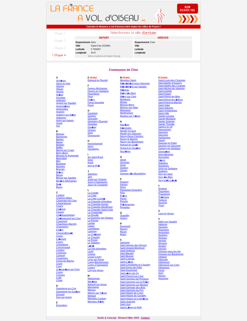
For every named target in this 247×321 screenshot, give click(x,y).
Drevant (60, 294)
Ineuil (90, 162)
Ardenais (61, 100)
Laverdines (93, 228)
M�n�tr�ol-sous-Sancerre (135, 83)
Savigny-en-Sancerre (169, 145)
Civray (59, 236)
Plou (122, 192)
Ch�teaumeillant (65, 215)
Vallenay (162, 224)
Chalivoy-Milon (64, 198)
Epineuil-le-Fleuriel (98, 80)
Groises (92, 130)
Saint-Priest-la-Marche (170, 102)
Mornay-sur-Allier (129, 107)
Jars (90, 176)
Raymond (125, 226)
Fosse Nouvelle (96, 102)
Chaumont (61, 221)
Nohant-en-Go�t (129, 145)
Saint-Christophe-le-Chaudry (135, 264)
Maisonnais (94, 278)
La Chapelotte (95, 212)
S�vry (161, 160)
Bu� (58, 184)
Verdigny (162, 235)
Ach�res (61, 80)
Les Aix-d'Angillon (97, 248)
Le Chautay (94, 237)
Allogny (60, 86)
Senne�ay (164, 151)
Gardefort (92, 113)
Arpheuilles (62, 109)
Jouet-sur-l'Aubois (97, 179)
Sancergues (164, 129)
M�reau (124, 90)
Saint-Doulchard (128, 270)
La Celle (92, 195)
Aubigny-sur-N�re (66, 115)
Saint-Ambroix (127, 250)
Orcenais (124, 162)
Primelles (125, 207)
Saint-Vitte (163, 113)
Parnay (124, 184)
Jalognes (92, 174)
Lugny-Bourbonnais (98, 262)
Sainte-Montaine (167, 118)
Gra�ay (92, 127)
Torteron (162, 200)
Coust (59, 263)
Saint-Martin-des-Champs (171, 85)
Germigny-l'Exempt (97, 121)
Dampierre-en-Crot (66, 288)
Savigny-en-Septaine (169, 148)
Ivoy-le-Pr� (94, 165)
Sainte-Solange (166, 121)
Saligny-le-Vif (165, 127)
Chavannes (62, 226)
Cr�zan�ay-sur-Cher (68, 269)
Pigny (123, 187)
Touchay (162, 202)
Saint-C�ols (126, 262)
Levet (90, 251)
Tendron (162, 188)
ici (119, 56)
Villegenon (164, 262)
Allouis (59, 89)
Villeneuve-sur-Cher (168, 265)
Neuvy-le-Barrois (129, 139)
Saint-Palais (164, 94)
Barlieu (60, 139)
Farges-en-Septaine (98, 91)
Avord (59, 123)
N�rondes (125, 128)
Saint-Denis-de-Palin (131, 267)
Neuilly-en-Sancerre (130, 133)
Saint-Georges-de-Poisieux (134, 279)
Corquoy (60, 255)
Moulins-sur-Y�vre (130, 116)
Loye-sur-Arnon (96, 259)
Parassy (124, 182)
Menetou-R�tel (96, 301)
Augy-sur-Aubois (65, 120)
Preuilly (124, 201)
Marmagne (93, 287)
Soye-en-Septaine (167, 168)
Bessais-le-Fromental (67, 155)
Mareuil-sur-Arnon (97, 284)
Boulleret (61, 163)
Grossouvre (94, 135)
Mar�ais (92, 281)
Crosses (60, 275)
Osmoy (123, 170)
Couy (59, 266)
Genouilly (93, 118)
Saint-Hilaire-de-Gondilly (133, 295)
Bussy (59, 187)
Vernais (162, 240)
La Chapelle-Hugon (98, 204)
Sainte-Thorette (166, 124)
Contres (60, 250)
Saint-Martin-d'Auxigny (170, 83)
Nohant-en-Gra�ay (130, 148)
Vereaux (162, 238)
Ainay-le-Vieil (63, 83)
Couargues (62, 258)
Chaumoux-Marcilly (66, 224)
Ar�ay (59, 94)
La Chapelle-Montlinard (100, 207)
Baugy (59, 142)
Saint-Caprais (127, 258)
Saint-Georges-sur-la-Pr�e (134, 282)
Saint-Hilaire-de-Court (131, 293)
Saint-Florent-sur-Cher (132, 276)
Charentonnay (63, 203)
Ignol (90, 160)
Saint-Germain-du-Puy (132, 290)
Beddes (60, 145)
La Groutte (93, 215)
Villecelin (163, 259)
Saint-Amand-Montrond (132, 248)
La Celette (93, 193)
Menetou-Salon (128, 80)
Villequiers (163, 267)
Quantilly (124, 215)
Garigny (92, 116)
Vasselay (163, 227)
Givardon (92, 124)
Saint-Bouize (127, 256)
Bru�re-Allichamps (66, 181)
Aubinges (61, 117)
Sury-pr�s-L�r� (167, 180)
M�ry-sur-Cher (128, 96)
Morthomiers (126, 113)
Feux (90, 96)
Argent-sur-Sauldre (66, 103)
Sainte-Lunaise (166, 116)
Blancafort (61, 158)
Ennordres (61, 305)
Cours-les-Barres (65, 261)
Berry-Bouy (62, 153)
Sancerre (163, 132)
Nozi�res (125, 151)
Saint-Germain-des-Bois (132, 287)
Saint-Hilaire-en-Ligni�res (134, 298)
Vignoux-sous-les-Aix (169, 251)
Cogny (59, 242)
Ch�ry (59, 229)
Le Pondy (93, 240)
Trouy (161, 205)
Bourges (60, 166)
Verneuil (162, 243)
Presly (123, 198)
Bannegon (61, 136)
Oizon (123, 159)
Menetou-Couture (97, 298)
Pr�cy (123, 195)
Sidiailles (163, 163)
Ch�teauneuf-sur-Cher (68, 218)
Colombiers (62, 244)
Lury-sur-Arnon (95, 270)
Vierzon (162, 248)
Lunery (91, 267)
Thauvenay (164, 194)
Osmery (124, 167)
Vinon (161, 270)
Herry (90, 146)
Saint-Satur (164, 105)
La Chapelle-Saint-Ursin (100, 209)
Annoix (59, 91)
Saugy (161, 140)
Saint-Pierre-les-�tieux (170, 99)
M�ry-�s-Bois (128, 93)
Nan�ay (124, 124)
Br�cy (59, 172)
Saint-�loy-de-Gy (129, 273)
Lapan (91, 226)
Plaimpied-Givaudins (131, 190)
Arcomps (60, 97)
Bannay (60, 134)
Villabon (162, 257)
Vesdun (162, 246)
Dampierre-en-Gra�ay (68, 291)
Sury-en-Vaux (165, 174)
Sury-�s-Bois (165, 177)
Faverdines (93, 94)
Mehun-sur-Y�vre (97, 293)
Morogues (125, 110)
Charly (59, 206)
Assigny (60, 111)
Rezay (123, 231)
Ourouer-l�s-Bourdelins (133, 173)
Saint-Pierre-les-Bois (169, 96)
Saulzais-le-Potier (167, 143)
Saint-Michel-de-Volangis (171, 88)
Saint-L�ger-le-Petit (130, 307)
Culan (59, 280)
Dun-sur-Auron (64, 297)
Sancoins (163, 135)
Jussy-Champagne (97, 182)
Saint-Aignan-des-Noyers (133, 245)
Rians (123, 234)
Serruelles (163, 157)
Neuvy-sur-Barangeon (131, 141)
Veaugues (163, 229)
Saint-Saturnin (165, 108)
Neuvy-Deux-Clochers (131, 136)
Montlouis (125, 99)
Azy (58, 126)
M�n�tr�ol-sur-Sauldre (133, 86)
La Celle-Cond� (96, 198)
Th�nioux (163, 197)
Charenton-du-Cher (66, 200)
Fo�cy (91, 99)
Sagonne (125, 242)
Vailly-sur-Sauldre (167, 221)
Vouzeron (163, 278)
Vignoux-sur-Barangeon (171, 254)
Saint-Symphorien (167, 110)
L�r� (91, 246)
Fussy (91, 105)
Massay (92, 290)
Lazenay (92, 231)
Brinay (59, 175)
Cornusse (61, 252)
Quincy (123, 218)
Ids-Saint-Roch (95, 157)
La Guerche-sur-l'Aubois (100, 218)
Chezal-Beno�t (64, 233)
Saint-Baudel (127, 253)
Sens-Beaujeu (165, 154)
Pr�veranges (127, 204)
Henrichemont (95, 143)
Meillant (92, 296)
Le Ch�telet (94, 234)
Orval (123, 165)
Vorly (160, 273)
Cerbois (60, 195)
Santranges (164, 137)
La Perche (93, 220)
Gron (90, 133)
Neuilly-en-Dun (128, 131)
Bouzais (60, 169)
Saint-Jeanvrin (127, 301)
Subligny (162, 171)
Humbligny (93, 149)
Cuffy (59, 277)
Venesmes (163, 232)
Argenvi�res (63, 106)
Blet (58, 161)
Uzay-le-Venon (166, 213)
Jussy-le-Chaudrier (98, 184)
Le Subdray (94, 242)
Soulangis (163, 166)
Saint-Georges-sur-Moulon (134, 285)
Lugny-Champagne (98, 265)
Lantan (91, 223)
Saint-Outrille (165, 91)
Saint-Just (125, 304)
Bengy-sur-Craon (65, 150)
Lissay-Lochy (95, 257)
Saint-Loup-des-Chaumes (171, 80)
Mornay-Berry (127, 105)
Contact (145, 318)
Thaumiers (163, 191)
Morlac (123, 102)
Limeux (91, 254)
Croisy (59, 272)
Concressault (63, 247)
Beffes (59, 147)
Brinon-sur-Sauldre (66, 178)
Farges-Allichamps (97, 88)
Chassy (60, 212)
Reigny (124, 229)
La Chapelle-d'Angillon (100, 201)
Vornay (162, 275)
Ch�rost (60, 209)
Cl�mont (61, 239)
